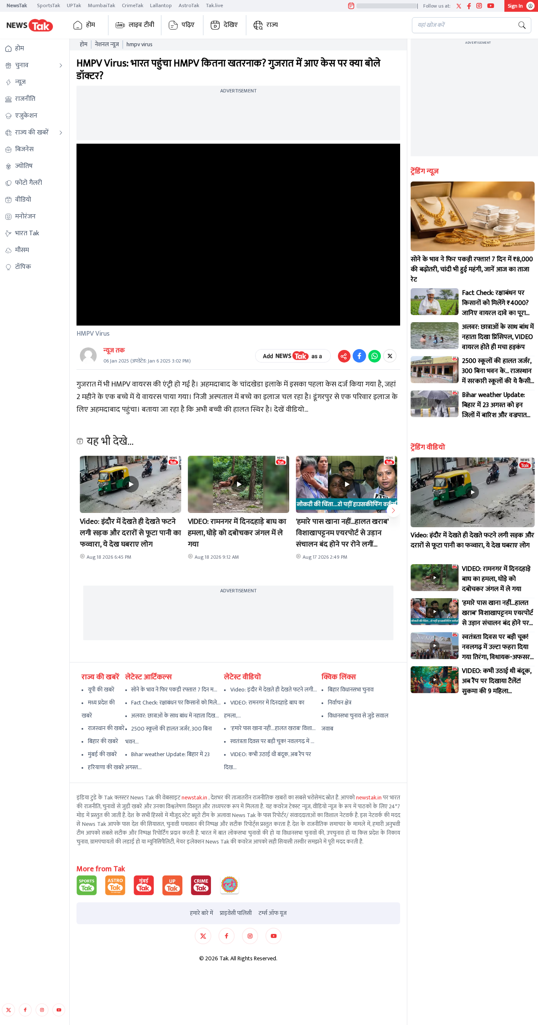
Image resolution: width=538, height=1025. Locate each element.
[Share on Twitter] (390, 356)
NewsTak (17, 5)
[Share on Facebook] (359, 356)
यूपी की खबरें (101, 689)
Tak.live (214, 5)
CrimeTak (132, 5)
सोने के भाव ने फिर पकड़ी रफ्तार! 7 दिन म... (174, 689)
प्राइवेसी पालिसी (236, 913)
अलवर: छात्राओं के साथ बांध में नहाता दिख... (175, 715)
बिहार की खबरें (103, 741)
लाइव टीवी (141, 25)
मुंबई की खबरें (102, 754)
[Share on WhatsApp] (374, 356)
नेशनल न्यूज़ (107, 44)
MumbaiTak (101, 5)
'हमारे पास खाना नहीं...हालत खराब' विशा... (273, 728)
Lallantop (161, 5)
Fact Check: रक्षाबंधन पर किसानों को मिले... (176, 702)
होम (90, 25)
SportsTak (48, 5)
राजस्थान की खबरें (106, 728)
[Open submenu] (61, 65)
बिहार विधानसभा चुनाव (351, 689)
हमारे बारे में (201, 913)
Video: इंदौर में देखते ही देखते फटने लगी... (273, 689)
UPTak (74, 5)
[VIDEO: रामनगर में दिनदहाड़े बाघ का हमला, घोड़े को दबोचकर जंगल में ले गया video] (435, 577)
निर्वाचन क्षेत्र (339, 702)
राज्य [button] (272, 25)
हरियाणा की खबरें (106, 767)
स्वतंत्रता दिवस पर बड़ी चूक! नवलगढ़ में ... (272, 741)
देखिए (231, 25)
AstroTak (189, 5)
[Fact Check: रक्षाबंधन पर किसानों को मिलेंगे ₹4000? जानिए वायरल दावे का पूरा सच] (435, 301)
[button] (130, 484)
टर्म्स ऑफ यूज (272, 913)
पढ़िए (188, 25)
